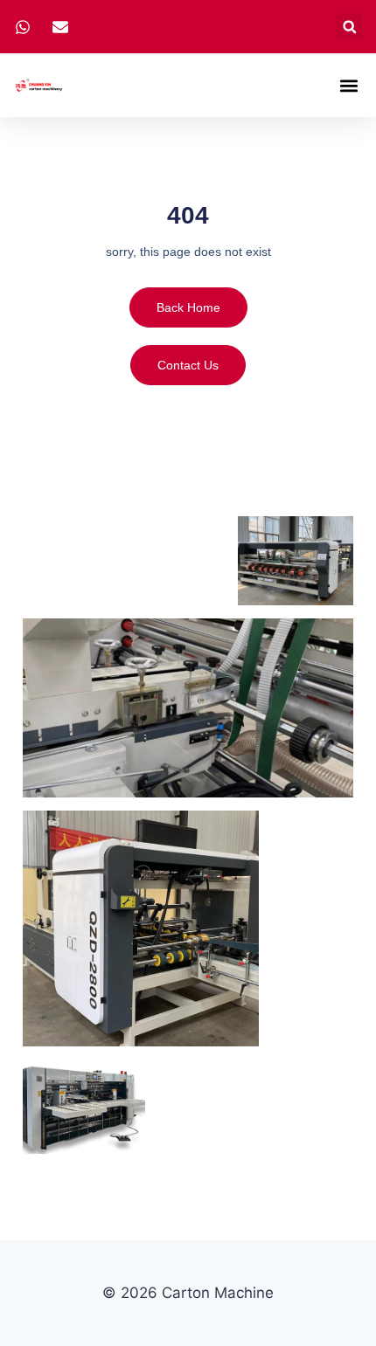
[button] (349, 26)
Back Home (188, 307)
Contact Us (188, 365)
